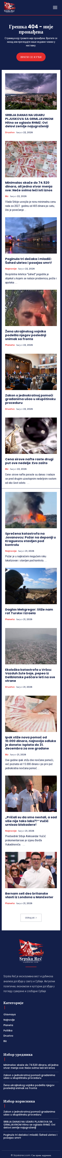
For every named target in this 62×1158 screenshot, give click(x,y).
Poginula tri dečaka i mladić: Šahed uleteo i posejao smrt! (28, 261)
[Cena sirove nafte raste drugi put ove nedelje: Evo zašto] (31, 436)
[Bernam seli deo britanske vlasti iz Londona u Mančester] (31, 870)
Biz (6, 196)
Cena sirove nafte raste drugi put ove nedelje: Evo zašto (29, 461)
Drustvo (10, 132)
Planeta (10, 345)
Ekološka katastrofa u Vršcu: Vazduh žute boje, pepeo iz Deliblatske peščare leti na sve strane (30, 675)
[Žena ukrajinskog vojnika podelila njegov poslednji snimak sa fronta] (31, 308)
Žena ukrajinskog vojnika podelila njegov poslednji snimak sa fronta (25, 335)
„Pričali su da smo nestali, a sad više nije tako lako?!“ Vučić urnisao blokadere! (31, 821)
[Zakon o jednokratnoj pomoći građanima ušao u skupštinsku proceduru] (31, 372)
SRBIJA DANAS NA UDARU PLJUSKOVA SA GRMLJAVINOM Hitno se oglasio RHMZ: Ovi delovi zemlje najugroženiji (29, 120)
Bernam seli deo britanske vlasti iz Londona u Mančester (29, 895)
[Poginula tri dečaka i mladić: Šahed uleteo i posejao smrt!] (31, 235)
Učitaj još (29, 917)
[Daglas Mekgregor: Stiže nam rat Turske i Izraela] (31, 586)
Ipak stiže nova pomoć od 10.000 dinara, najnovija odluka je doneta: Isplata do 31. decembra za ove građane (30, 743)
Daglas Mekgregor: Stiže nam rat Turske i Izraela (29, 611)
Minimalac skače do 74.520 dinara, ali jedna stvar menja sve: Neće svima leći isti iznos (28, 186)
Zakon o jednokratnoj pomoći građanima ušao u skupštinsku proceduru (30, 399)
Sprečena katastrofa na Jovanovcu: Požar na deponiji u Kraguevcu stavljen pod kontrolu (30, 539)
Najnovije (11, 268)
